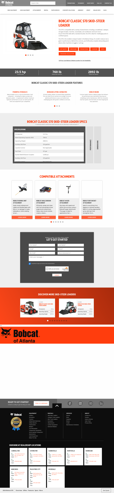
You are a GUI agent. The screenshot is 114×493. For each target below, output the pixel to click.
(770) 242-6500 (18, 479)
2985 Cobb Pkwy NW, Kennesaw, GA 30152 (94, 455)
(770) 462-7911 (55, 461)
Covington (33, 451)
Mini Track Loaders (53, 419)
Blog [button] (105, 10)
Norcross (14, 469)
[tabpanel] (29, 36)
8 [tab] (64, 320)
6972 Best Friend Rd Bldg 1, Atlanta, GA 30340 (19, 474)
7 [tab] (61, 320)
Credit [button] (88, 10)
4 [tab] (33, 55)
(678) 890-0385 (18, 461)
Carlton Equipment (53, 424)
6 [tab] (63, 222)
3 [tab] (30, 55)
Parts (67, 417)
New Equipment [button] (12, 10)
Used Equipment (33, 436)
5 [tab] (60, 222)
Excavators (32, 417)
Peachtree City (35, 469)
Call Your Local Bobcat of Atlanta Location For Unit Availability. (75, 60)
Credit (67, 423)
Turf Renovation (33, 428)
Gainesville (52, 451)
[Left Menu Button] (1, 326)
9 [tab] (66, 320)
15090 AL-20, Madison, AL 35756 (75, 455)
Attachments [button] (37, 10)
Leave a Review (89, 419)
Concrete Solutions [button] (69, 10)
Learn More (22, 217)
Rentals (50, 413)
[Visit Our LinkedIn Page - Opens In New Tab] (101, 403)
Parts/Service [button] (55, 10)
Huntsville (71, 451)
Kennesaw (89, 451)
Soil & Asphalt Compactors (36, 432)
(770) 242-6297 (55, 479)
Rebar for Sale (32, 438)
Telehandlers (32, 424)
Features (31, 490)
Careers (87, 417)
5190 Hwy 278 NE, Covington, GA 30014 (38, 455)
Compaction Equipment (35, 430)
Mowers (31, 426)
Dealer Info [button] (96, 10)
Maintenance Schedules (72, 424)
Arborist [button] (80, 10)
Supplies (68, 419)
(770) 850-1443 (92, 461)
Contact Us (88, 415)
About (87, 413)
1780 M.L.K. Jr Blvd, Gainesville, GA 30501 (57, 455)
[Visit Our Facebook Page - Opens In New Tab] (69, 403)
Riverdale (51, 469)
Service (68, 415)
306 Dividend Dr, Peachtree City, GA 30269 (37, 475)
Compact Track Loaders (54, 417)
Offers (25, 490)
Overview (19, 490)
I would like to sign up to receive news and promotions (43, 263)
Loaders (31, 415)
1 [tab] (26, 55)
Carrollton (15, 451)
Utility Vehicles (33, 423)
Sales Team (88, 421)
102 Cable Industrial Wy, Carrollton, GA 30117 (20, 455)
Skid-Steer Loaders (52, 415)
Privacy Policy (88, 423)
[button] (7, 3)
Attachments (32, 434)
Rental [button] (46, 10)
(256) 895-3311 (74, 461)
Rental (68, 421)
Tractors (31, 419)
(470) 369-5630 (36, 482)
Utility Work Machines (34, 421)
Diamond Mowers (52, 426)
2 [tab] (28, 55)
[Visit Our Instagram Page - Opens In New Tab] (80, 403)
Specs (36, 490)
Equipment (32, 413)
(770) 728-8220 (36, 461)
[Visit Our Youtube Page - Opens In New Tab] (90, 403)
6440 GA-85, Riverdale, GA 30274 (57, 473)
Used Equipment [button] (25, 10)
